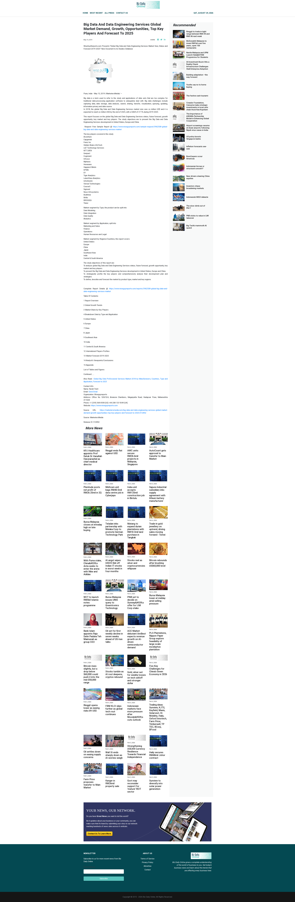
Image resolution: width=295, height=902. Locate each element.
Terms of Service (147, 858)
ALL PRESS (109, 13)
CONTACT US (122, 13)
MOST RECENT (96, 13)
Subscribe (104, 878)
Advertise (147, 866)
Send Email (93, 391)
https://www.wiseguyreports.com (104, 405)
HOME (85, 13)
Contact (148, 869)
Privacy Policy (147, 862)
